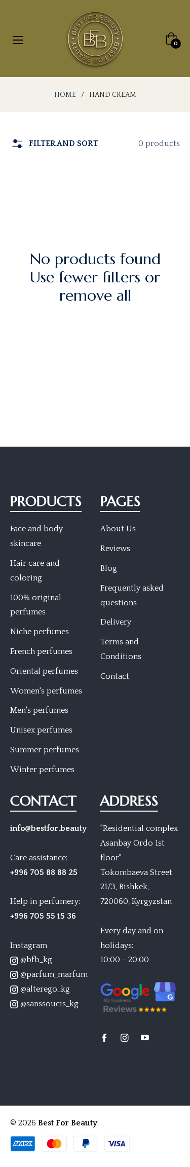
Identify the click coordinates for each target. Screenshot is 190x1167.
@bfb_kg (35, 959)
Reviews (115, 548)
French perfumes (41, 651)
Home (65, 95)
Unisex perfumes (41, 730)
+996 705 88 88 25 (44, 872)
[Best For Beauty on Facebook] (104, 1037)
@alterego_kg (44, 989)
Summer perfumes (44, 749)
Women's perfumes (46, 691)
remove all (95, 295)
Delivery (115, 622)
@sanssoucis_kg (48, 1003)
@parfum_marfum (53, 974)
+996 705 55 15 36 (43, 916)
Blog (108, 568)
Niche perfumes (39, 631)
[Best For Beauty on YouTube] (145, 1037)
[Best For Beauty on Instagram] (125, 1037)
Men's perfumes (39, 710)
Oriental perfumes (44, 671)
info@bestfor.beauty (48, 828)
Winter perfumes (42, 769)
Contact (114, 676)
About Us (118, 528)
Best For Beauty (67, 1122)
